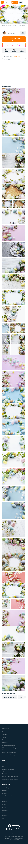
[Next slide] (22, 760)
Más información (7, 59)
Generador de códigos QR (8, 818)
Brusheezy (5, 794)
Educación (5, 805)
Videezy (4, 800)
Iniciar (20, 2)
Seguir (23, 33)
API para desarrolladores (8, 808)
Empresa (4, 802)
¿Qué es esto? (17, 56)
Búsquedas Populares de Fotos (10, 839)
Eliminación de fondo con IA (9, 815)
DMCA (3, 829)
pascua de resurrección (10, 760)
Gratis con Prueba (14, 39)
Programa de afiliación (8, 832)
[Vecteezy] (2, 2)
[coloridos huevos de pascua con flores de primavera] (13, 95)
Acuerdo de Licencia (7, 826)
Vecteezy (4, 797)
